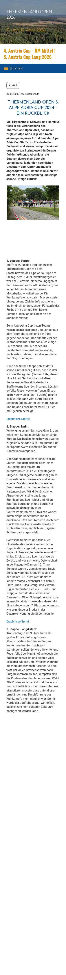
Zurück (13, 85)
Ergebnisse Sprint (17, 621)
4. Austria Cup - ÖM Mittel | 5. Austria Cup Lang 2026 (30, 53)
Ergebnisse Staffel (18, 419)
